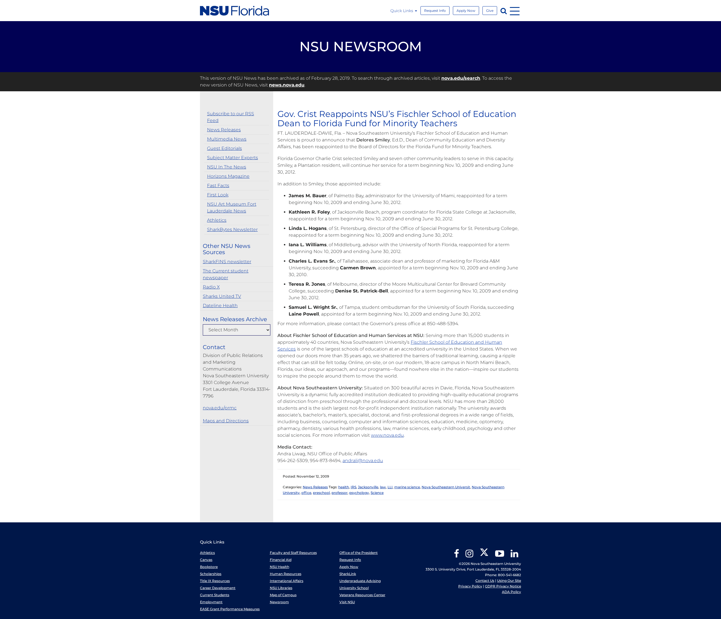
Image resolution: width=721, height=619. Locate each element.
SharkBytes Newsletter (232, 229)
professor (339, 493)
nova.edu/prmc (220, 408)
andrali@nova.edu (362, 460)
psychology (359, 493)
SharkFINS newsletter (227, 261)
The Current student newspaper (225, 274)
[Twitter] (484, 555)
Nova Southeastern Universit (446, 487)
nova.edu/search (460, 78)
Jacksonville (368, 487)
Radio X (211, 287)
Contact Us (484, 580)
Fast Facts (218, 185)
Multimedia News (226, 139)
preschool (321, 493)
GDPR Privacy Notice (503, 586)
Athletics (216, 220)
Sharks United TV (222, 296)
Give (489, 10)
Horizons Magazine (228, 176)
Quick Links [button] (402, 10)
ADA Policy (511, 592)
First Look (217, 195)
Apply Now (466, 10)
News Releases (224, 129)
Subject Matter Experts (232, 157)
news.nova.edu (286, 85)
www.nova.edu (387, 435)
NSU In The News (226, 167)
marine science (407, 487)
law (383, 487)
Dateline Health (220, 305)
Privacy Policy (470, 586)
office (306, 493)
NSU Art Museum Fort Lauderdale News (231, 207)
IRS (353, 487)
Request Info (435, 10)
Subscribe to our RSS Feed (230, 117)
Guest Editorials (224, 148)
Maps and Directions (226, 420)
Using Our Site (509, 580)
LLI (390, 487)
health (343, 487)
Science (377, 493)
